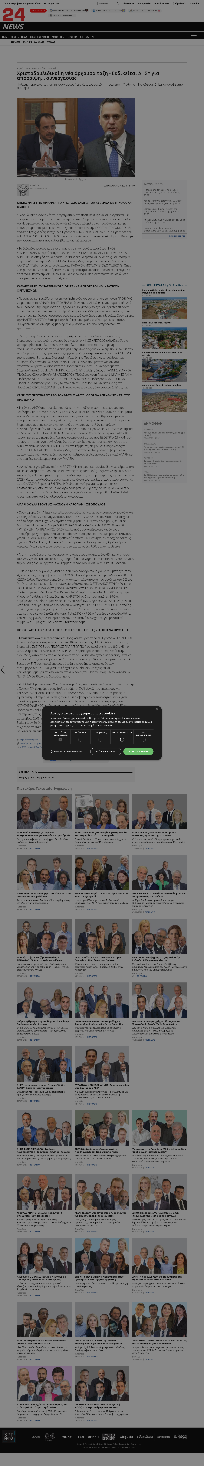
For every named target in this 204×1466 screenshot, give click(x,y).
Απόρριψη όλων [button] (105, 751)
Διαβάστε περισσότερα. (100, 725)
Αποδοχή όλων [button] (138, 751)
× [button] (157, 709)
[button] (66, 751)
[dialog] (102, 733)
